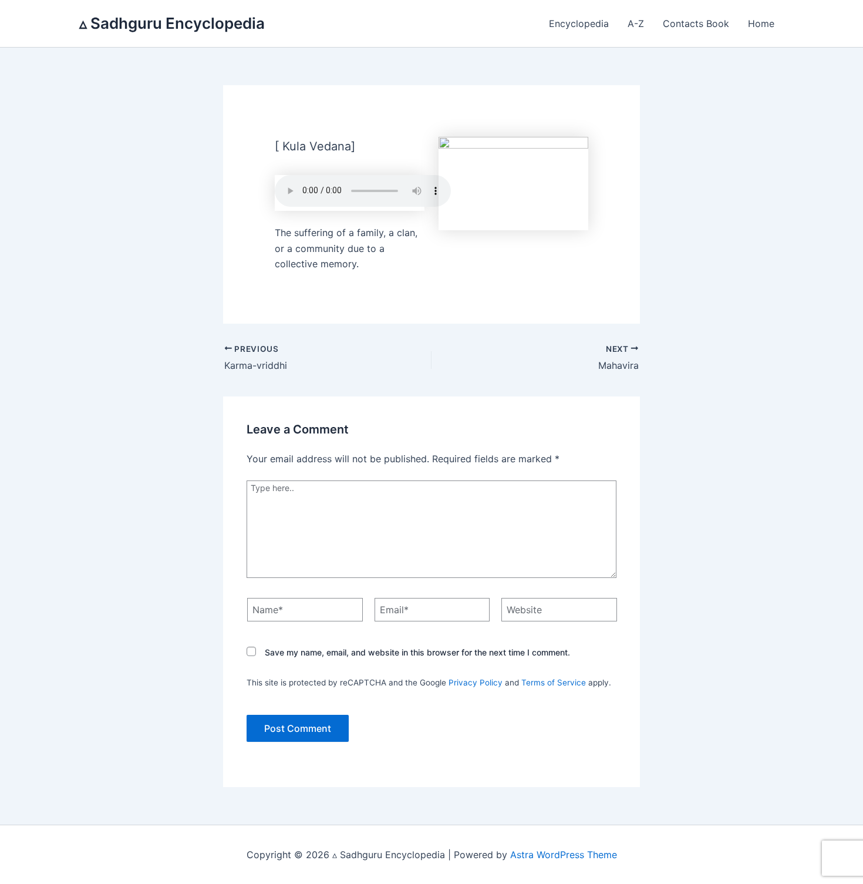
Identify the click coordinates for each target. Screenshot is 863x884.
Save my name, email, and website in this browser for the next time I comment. (417, 652)
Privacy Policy (476, 682)
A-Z (636, 23)
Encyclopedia (579, 23)
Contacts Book (696, 23)
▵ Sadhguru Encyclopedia (172, 23)
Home (761, 23)
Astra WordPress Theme (563, 855)
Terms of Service (553, 682)
